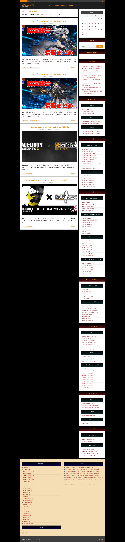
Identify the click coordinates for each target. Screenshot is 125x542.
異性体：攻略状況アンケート (88, 255)
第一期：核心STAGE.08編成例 (88, 182)
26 (89, 29)
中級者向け (91, 473)
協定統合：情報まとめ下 (87, 111)
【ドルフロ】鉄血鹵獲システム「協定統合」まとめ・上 (49, 74)
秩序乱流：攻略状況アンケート (89, 274)
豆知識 (72, 484)
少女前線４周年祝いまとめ (88, 449)
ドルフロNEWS (27, 488)
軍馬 (76, 484)
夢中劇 (86, 475)
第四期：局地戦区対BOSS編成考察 (90, 168)
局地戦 (92, 475)
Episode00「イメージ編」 (88, 368)
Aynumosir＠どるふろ (54, 23)
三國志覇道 (64, 5)
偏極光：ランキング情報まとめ (89, 206)
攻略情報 (26, 504)
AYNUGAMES (28, 5)
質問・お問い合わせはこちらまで (30, 533)
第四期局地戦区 (28, 500)
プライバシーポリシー (27, 530)
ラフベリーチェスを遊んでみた (89, 455)
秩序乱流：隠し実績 (86, 271)
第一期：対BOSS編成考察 (87, 178)
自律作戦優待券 (88, 481)
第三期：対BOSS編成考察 (87, 151)
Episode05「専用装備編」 (88, 379)
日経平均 (75, 477)
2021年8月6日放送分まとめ (88, 439)
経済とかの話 (98, 479)
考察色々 (81, 481)
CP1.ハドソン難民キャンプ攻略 (89, 308)
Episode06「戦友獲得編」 (88, 381)
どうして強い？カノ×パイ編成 (88, 347)
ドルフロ (50, 5)
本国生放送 (82, 477)
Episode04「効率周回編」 (88, 377)
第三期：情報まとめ (86, 149)
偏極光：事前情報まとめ (87, 202)
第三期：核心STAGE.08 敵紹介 (89, 155)
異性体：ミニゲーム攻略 (87, 253)
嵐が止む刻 (26, 515)
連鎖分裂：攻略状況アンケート (89, 233)
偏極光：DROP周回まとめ (88, 204)
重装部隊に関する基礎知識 (88, 359)
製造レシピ (97, 481)
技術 (97, 475)
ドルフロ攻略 (27, 490)
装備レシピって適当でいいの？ (89, 342)
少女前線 (57, 5)
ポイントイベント (82, 473)
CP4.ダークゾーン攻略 (87, 314)
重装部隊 (88, 484)
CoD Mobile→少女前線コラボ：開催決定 (91, 123)
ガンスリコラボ (27, 484)
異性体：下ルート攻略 (87, 249)
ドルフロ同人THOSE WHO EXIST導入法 (91, 133)
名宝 (81, 475)
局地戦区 (26, 496)
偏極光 (97, 473)
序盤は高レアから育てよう (88, 338)
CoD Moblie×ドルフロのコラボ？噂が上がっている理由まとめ (49, 180)
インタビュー (86, 471)
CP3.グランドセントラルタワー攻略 (90, 312)
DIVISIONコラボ (84, 467)
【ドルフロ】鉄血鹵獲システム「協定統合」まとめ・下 (49, 21)
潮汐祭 (25, 517)
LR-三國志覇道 (68, 469)
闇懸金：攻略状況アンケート (88, 320)
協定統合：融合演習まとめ (88, 113)
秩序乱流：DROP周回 (87, 265)
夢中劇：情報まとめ (86, 289)
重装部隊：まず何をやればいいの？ (90, 356)
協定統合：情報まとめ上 (87, 109)
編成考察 (26, 509)
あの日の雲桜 (27, 513)
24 (82, 29)
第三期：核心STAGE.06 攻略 (88, 153)
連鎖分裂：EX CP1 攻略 (87, 222)
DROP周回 (92, 467)
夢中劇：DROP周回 (86, 291)
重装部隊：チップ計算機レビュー (89, 361)
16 (101, 23)
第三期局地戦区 (28, 498)
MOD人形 (26, 481)
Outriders (26, 467)
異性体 (88, 477)
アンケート (78, 471)
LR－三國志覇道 (78, 469)
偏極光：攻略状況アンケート (88, 210)
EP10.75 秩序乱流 (28, 471)
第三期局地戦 (90, 479)
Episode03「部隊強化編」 (88, 375)
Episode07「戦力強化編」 (88, 383)
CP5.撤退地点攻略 (86, 316)
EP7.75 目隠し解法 (28, 479)
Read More (73, 67)
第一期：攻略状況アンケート (88, 186)
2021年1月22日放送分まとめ (88, 441)
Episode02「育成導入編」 (88, 373)
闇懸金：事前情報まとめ (87, 306)
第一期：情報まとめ (86, 176)
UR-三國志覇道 (95, 469)
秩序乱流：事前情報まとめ (88, 263)
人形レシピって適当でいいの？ (89, 344)
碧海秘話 (100, 477)
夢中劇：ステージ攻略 (87, 294)
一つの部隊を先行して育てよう (89, 336)
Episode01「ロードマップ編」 (89, 371)
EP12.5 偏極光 (27, 477)
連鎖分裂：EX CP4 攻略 (87, 229)
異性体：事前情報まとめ (87, 241)
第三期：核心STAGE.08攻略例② (89, 159)
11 (85, 23)
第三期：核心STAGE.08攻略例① (89, 157)
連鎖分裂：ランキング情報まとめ (89, 220)
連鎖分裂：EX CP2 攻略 (87, 224)
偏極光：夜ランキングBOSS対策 (89, 208)
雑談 (94, 484)
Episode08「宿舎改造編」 (88, 385)
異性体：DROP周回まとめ (88, 243)
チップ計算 (73, 473)
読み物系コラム (27, 523)
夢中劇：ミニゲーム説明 (87, 296)
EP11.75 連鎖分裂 (28, 475)
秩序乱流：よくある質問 (87, 269)
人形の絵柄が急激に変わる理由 (89, 403)
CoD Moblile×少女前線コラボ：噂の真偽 (91, 121)
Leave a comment (35, 67)
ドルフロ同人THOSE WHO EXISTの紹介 (91, 131)
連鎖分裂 (82, 484)
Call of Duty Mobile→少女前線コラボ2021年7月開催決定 (49, 127)
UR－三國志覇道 (69, 471)
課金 (66, 484)
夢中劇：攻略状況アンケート (88, 298)
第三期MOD (82, 479)
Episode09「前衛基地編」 (88, 387)
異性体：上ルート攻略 (87, 245)
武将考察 (26, 506)
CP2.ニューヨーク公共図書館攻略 (89, 310)
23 (101, 26)
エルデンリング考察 (96, 471)
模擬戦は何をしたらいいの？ (88, 340)
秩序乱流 (67, 479)
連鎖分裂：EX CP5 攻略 (87, 231)
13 (92, 23)
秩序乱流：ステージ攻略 (87, 267)
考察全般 (71, 5)
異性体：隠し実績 (86, 251)
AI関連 (67, 467)
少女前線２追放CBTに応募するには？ (90, 453)
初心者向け (68, 475)
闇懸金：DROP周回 (86, 318)
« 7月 (82, 34)
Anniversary (74, 467)
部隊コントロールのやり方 (88, 349)
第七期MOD (75, 479)
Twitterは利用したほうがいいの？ (89, 423)
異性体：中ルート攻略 (87, 247)
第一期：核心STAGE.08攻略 (88, 180)
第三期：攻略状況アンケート (88, 161)
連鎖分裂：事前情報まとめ (88, 218)
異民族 (94, 477)
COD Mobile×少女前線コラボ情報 (89, 451)
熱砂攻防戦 (26, 519)
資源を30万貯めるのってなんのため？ (90, 407)
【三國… (30, 1)
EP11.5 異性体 (27, 473)
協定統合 (26, 67)
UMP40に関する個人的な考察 (88, 415)
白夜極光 (26, 511)
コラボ (67, 473)
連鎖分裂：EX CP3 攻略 (87, 226)
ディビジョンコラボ (28, 486)
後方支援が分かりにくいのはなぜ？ (90, 405)
